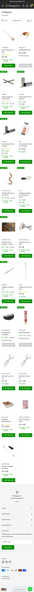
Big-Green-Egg (6, 190)
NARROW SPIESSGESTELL (6, 420)
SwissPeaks (5, 47)
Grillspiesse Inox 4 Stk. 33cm (25, 288)
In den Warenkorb (8, 112)
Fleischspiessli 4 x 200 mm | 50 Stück (25, 145)
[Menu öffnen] (3, 5)
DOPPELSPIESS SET (24, 50)
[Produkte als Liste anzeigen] (31, 21)
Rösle (20, 284)
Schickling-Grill (24, 239)
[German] (4, 589)
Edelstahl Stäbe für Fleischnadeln (7, 98)
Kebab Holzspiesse (24, 332)
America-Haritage (24, 417)
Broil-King (22, 47)
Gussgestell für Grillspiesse (6, 333)
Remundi (4, 284)
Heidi (20, 141)
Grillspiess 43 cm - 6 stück (25, 243)
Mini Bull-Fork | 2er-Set (24, 377)
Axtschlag (22, 330)
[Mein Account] (27, 6)
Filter (6, 20)
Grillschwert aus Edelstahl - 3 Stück (7, 243)
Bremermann (5, 464)
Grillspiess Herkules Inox (7, 288)
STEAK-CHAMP (6, 373)
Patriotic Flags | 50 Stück (24, 420)
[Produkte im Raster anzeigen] (28, 21)
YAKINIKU (4, 94)
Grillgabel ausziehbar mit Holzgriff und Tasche (25, 195)
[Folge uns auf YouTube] (10, 562)
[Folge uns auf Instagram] (6, 562)
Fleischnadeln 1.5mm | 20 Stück (25, 98)
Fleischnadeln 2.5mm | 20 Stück (8, 145)
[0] (31, 6)
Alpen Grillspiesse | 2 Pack (8, 51)
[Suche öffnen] (23, 6)
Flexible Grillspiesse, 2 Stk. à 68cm (8, 194)
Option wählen (8, 65)
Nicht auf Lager (25, 65)
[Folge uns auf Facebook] (3, 562)
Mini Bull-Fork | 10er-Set (8, 377)
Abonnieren (8, 547)
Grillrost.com (6, 239)
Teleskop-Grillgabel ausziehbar (7, 467)
